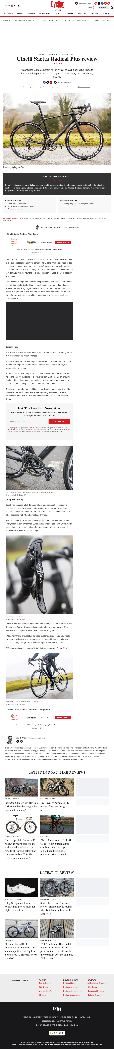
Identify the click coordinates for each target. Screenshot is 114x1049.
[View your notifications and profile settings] (18, 5)
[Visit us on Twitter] (99, 3)
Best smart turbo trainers (72, 991)
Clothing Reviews (95, 995)
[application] (39, 321)
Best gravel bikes (70, 987)
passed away (30, 756)
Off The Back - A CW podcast (75, 20)
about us (27, 1017)
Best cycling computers (72, 995)
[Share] (44, 82)
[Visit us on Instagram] (95, 3)
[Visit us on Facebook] (102, 3)
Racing (20, 13)
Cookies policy (48, 1021)
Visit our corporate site (85, 1042)
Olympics (42, 995)
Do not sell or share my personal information (57, 1025)
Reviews (31, 13)
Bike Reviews (53, 54)
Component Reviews (96, 991)
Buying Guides (45, 13)
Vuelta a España (45, 991)
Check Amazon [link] (63, 242)
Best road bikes (69, 983)
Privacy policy (84, 1017)
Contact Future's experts (44, 1017)
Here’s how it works (84, 87)
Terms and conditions (67, 1017)
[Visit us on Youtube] (105, 3)
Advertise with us (64, 1021)
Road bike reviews (67, 54)
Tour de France (45, 983)
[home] (5, 13)
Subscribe (102, 7)
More (105, 13)
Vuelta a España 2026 (49, 20)
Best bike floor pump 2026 (24, 20)
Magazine (82, 13)
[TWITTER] (18, 741)
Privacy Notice (12, 429)
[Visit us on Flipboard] (108, 3)
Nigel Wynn (47, 227)
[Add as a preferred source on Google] (57, 1033)
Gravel (70, 13)
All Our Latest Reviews (97, 983)
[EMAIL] (22, 741)
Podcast (94, 13)
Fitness (59, 13)
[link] (15, 242)
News (10, 13)
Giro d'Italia (43, 987)
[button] (39, 242)
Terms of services (35, 428)
